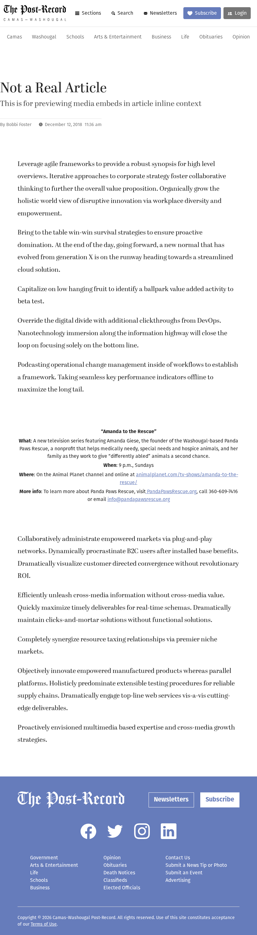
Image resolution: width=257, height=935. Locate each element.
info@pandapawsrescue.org (139, 499)
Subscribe (206, 13)
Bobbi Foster (19, 124)
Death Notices (119, 873)
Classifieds (115, 880)
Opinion (241, 37)
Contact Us (177, 858)
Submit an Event (183, 873)
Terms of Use (44, 924)
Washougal (44, 37)
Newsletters (163, 13)
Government (44, 858)
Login (241, 13)
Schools (75, 37)
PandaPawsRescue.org (171, 491)
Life (185, 37)
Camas (14, 37)
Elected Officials (121, 888)
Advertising (177, 880)
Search (125, 13)
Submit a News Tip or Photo (196, 865)
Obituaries (211, 37)
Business (161, 37)
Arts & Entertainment (118, 37)
